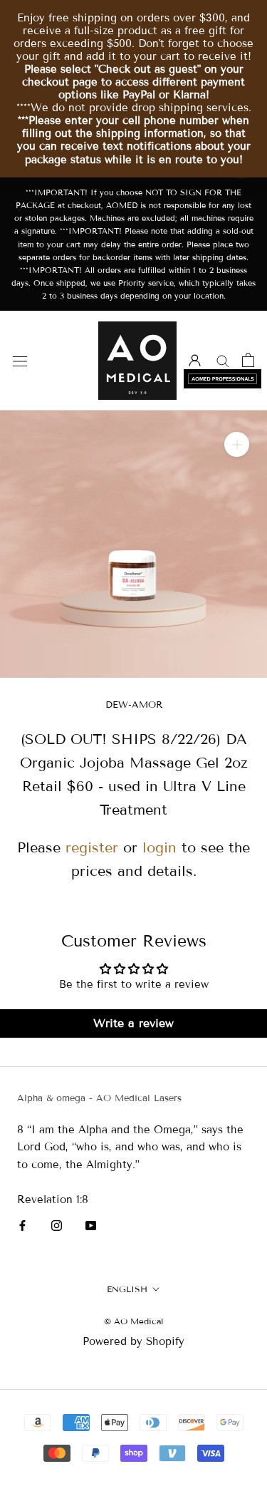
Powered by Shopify (133, 1341)
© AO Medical (133, 1321)
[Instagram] (56, 1225)
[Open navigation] (20, 361)
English (127, 1289)
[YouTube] (90, 1225)
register (92, 847)
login (159, 847)
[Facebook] (22, 1225)
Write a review (133, 1023)
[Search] (222, 360)
